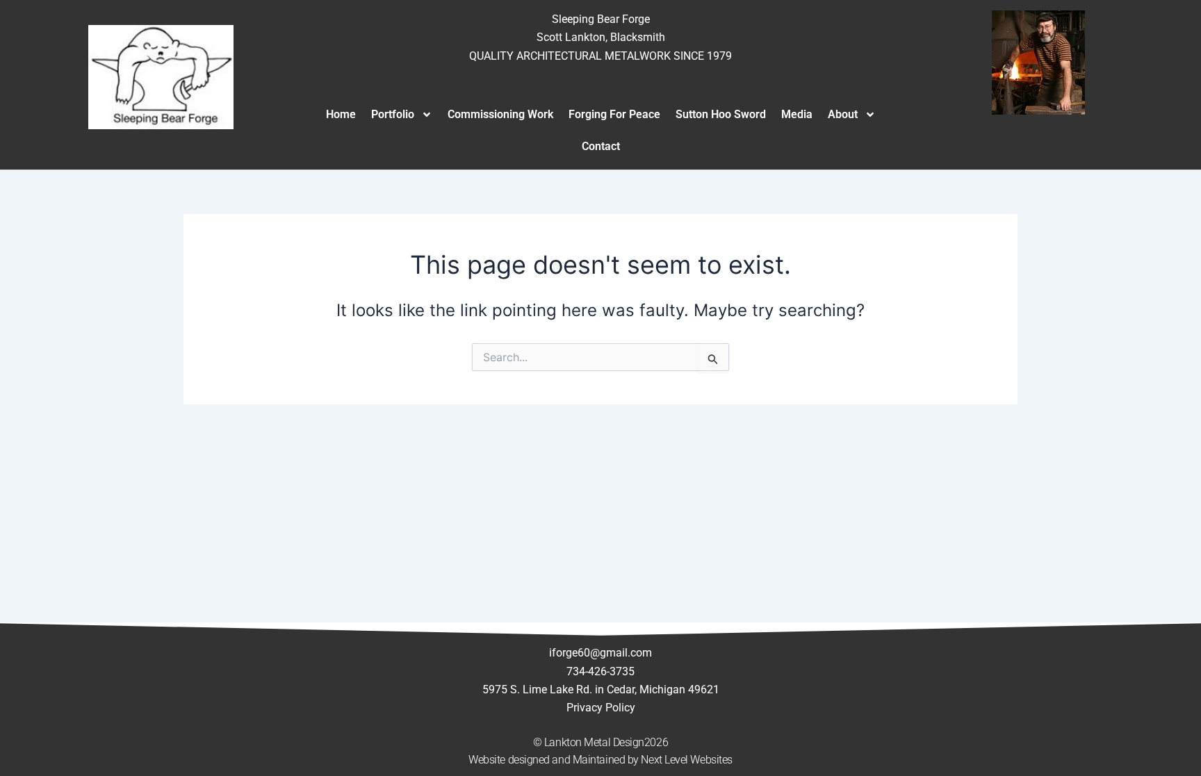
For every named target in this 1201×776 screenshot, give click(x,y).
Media (796, 114)
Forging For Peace (614, 114)
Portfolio (392, 114)
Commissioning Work (500, 114)
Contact (601, 146)
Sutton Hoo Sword (721, 114)
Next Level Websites (686, 759)
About (843, 114)
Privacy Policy (600, 707)
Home (341, 114)
